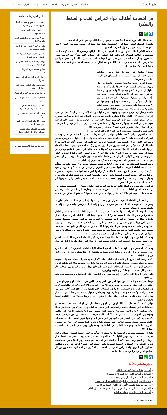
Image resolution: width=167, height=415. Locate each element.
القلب (137, 400)
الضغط (142, 400)
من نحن (17, 146)
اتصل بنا (41, 146)
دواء (134, 400)
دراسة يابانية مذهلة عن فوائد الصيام (29, 93)
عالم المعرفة (149, 4)
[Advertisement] (75, 88)
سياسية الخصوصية (29, 146)
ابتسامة (147, 400)
